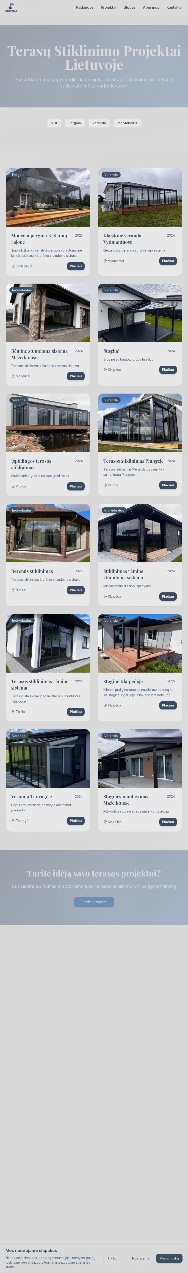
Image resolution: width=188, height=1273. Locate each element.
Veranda (99, 123)
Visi (54, 123)
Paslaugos (85, 7)
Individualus (127, 123)
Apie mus (151, 7)
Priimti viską (169, 1258)
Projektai (108, 7)
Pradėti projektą (94, 902)
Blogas (129, 7)
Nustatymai (141, 1258)
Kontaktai (174, 7)
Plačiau (76, 266)
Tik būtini (114, 1258)
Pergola (75, 123)
